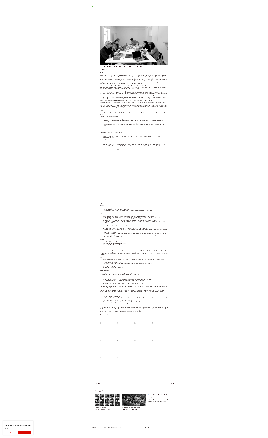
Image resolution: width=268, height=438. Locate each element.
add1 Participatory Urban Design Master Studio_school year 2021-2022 (159, 400)
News (101, 69)
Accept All (25, 432)
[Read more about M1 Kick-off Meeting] (107, 400)
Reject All (11, 432)
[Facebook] (150, 427)
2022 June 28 (156, 403)
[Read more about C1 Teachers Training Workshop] (134, 400)
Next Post (173, 383)
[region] (18, 428)
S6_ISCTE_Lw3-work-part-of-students (106, 320)
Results (105, 69)
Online (109, 409)
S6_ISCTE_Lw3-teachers (104, 317)
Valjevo (161, 403)
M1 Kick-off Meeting (100, 407)
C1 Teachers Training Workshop (131, 407)
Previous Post (96, 383)
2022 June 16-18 (131, 409)
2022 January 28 (104, 409)
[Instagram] (152, 427)
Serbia (136, 409)
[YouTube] (145, 427)
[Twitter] (148, 427)
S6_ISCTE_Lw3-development (105, 314)
